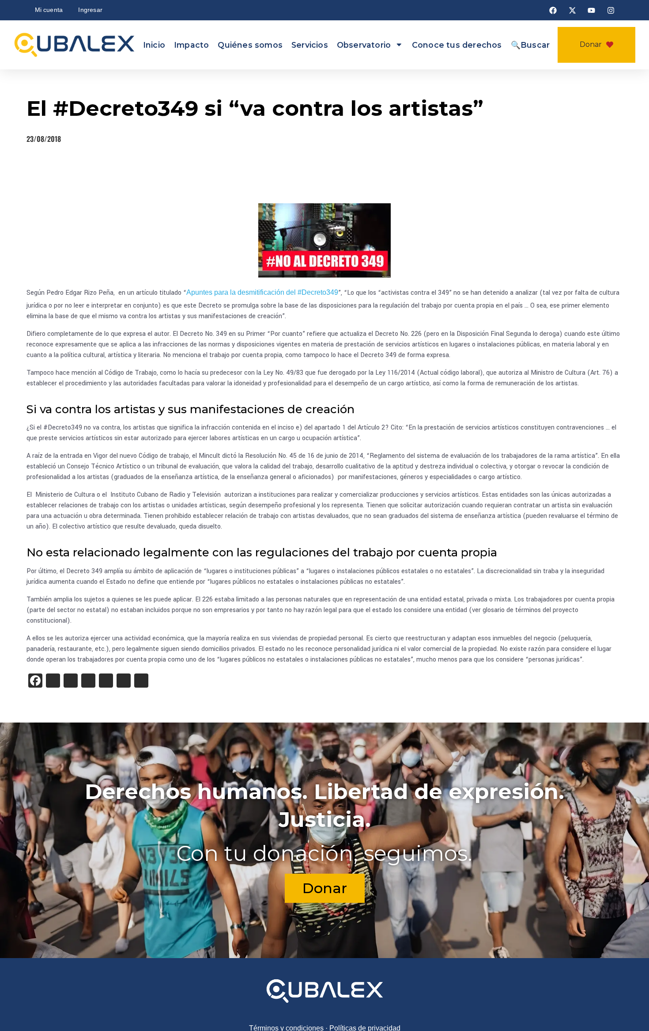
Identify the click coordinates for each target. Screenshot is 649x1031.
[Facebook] (553, 10)
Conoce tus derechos (457, 44)
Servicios (309, 44)
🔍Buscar (530, 44)
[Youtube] (591, 10)
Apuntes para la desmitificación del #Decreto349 (262, 292)
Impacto (191, 44)
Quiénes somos (250, 44)
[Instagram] (610, 10)
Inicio (154, 44)
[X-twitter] (572, 10)
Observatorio (364, 44)
